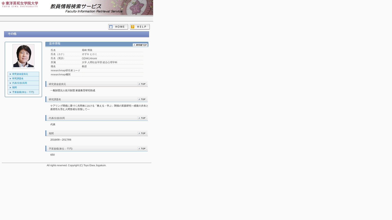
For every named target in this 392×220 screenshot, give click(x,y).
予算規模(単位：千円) (23, 92)
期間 (14, 87)
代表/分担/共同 (19, 83)
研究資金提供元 (20, 74)
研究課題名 (17, 78)
